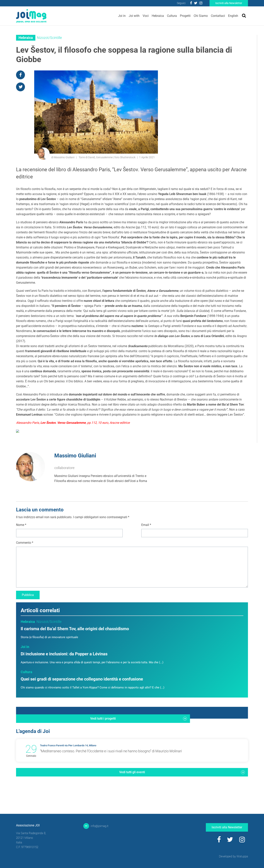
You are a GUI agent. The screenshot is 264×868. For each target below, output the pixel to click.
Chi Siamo (201, 16)
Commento (24, 542)
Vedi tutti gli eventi (132, 772)
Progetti (185, 16)
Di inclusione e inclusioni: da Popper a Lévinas (64, 653)
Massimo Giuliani (75, 455)
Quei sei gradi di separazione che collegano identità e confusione (82, 679)
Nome (21, 525)
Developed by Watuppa (233, 856)
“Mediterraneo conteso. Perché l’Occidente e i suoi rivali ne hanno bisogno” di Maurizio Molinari (111, 751)
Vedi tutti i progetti (103, 718)
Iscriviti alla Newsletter (228, 3)
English (233, 16)
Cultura (172, 16)
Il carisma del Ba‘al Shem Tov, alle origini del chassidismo (75, 628)
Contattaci (218, 16)
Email (146, 525)
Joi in (122, 16)
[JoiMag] (31, 16)
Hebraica (158, 16)
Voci (146, 16)
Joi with (134, 16)
